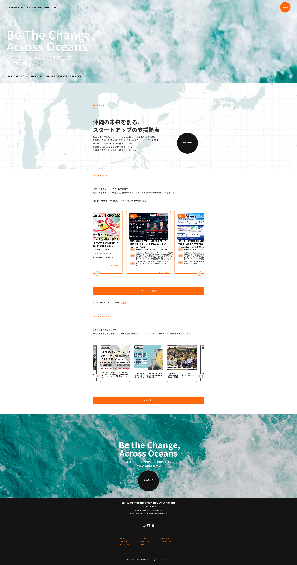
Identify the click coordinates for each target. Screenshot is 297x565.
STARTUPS (36, 76)
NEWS (143, 544)
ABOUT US (21, 76)
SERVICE (50, 76)
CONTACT (165, 538)
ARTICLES (75, 76)
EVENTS (62, 76)
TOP (10, 76)
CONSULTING (166, 541)
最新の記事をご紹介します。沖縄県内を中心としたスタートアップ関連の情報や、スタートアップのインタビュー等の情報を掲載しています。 (142, 331)
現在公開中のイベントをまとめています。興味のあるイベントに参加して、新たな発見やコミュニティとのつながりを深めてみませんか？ (134, 190)
